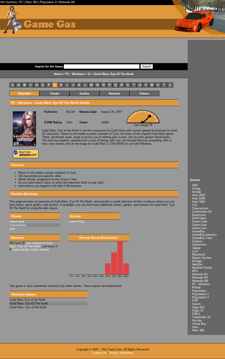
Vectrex (197, 320)
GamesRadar (18, 225)
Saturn (196, 304)
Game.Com (199, 228)
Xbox (195, 327)
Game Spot (17, 221)
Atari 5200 (198, 198)
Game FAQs (77, 221)
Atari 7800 (198, 201)
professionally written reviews (30, 249)
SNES (196, 313)
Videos (144, 93)
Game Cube (199, 221)
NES (195, 271)
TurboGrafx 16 (201, 317)
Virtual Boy (199, 323)
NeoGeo (197, 264)
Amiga (196, 188)
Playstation (199, 290)
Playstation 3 (48, 2)
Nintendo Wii (67, 2)
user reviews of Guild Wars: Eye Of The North (31, 244)
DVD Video (199, 218)
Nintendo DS (200, 277)
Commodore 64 (201, 211)
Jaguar (196, 248)
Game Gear (199, 224)
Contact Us (99, 352)
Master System (202, 257)
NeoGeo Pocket (202, 267)
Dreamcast (199, 215)
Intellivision (199, 244)
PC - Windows (201, 284)
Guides (84, 93)
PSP (195, 300)
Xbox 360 (31, 2)
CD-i (195, 205)
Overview (24, 93)
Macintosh (198, 254)
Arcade (196, 191)
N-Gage (197, 261)
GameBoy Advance (204, 234)
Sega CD (197, 310)
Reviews (114, 93)
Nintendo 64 (199, 274)
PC (21, 2)
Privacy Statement (121, 352)
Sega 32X (198, 307)
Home (58, 74)
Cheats (54, 93)
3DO (195, 185)
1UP (12, 229)
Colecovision (200, 208)
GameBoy (198, 231)
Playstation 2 (200, 294)
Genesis (197, 241)
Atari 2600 (198, 195)
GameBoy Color (202, 238)
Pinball (196, 287)
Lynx (195, 251)
